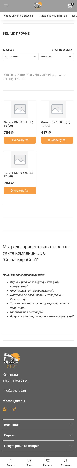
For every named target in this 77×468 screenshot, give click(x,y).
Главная (8, 74)
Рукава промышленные (53, 15)
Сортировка (11, 57)
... (60, 74)
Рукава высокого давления (19, 15)
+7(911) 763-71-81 (16, 381)
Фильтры (46, 57)
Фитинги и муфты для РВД (36, 74)
